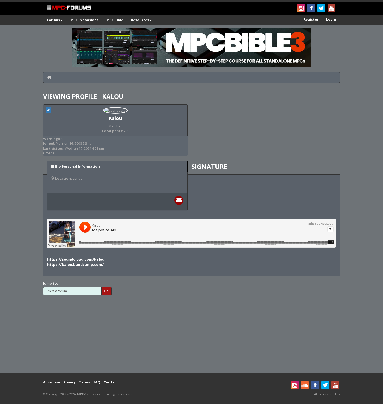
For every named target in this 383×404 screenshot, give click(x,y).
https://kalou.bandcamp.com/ (75, 264)
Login (331, 19)
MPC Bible (114, 19)
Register (311, 19)
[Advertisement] (191, 331)
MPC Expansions (84, 19)
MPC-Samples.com (91, 394)
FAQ (96, 382)
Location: (63, 178)
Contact (111, 382)
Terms (84, 382)
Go (106, 291)
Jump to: (50, 283)
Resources (140, 19)
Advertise (51, 382)
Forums (53, 19)
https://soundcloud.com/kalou (75, 259)
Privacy (69, 382)
